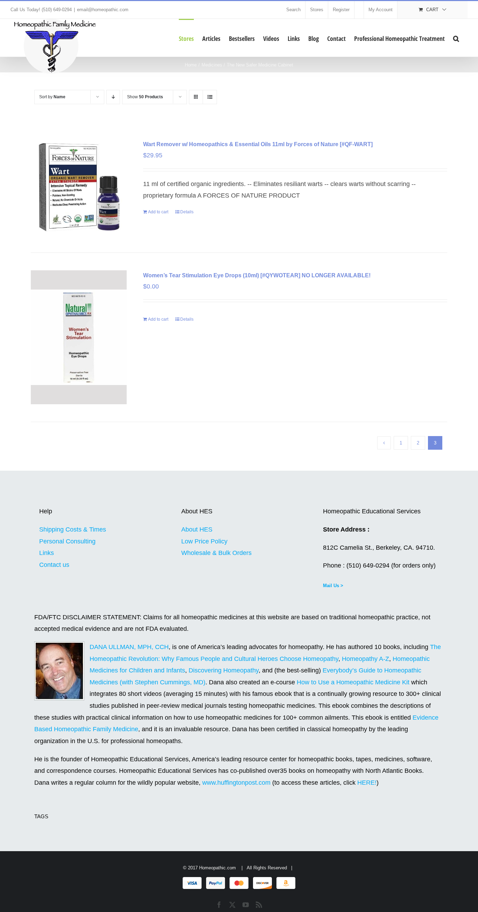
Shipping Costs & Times (72, 529)
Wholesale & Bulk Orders (216, 552)
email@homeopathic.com (102, 9)
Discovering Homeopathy (224, 670)
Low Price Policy (204, 541)
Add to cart (158, 211)
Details (187, 211)
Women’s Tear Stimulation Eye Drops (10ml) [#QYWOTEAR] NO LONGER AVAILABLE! (257, 275)
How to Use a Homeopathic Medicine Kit (353, 682)
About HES (196, 529)
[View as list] (210, 97)
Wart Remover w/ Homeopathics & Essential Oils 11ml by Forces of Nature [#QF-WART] (258, 144)
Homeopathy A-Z (365, 658)
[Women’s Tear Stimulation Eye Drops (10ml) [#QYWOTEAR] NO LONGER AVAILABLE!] (79, 337)
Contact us (54, 564)
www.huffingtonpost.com (237, 782)
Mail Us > (333, 585)
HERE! (367, 782)
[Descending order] (113, 97)
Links (46, 552)
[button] (456, 38)
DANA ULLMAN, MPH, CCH (129, 646)
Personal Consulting (67, 541)
